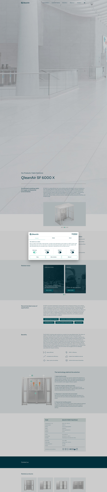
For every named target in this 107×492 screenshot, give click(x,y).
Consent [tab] (36, 238)
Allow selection (54, 256)
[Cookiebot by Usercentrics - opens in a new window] (72, 234)
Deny (38, 256)
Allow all (69, 256)
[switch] (47, 252)
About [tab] (70, 237)
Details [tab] (53, 237)
